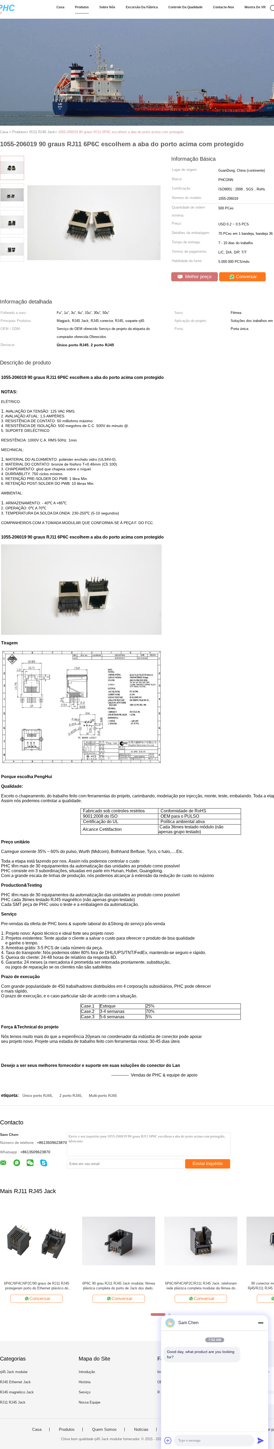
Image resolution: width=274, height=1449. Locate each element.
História (84, 1382)
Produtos (82, 7)
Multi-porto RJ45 (103, 1095)
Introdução (87, 1372)
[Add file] (168, 1440)
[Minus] (260, 1323)
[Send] (260, 1440)
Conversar (246, 276)
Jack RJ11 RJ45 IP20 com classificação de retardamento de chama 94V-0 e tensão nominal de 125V (119, 1286)
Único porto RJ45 (37, 1095)
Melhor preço (197, 276)
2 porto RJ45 (70, 1095)
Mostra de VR (255, 7)
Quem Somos (104, 1429)
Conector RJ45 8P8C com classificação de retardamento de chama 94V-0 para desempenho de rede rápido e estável (201, 1286)
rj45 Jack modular (14, 1372)
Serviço (84, 1392)
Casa (60, 7)
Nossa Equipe (89, 1402)
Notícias (141, 1429)
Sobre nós (107, 7)
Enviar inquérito (208, 1163)
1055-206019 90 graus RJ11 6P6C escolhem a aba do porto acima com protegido (121, 132)
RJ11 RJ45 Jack (12, 1402)
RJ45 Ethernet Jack (15, 1382)
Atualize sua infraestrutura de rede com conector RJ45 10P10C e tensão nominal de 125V (36, 1286)
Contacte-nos (223, 7)
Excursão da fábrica (142, 7)
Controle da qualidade (185, 7)
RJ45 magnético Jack (17, 1392)
